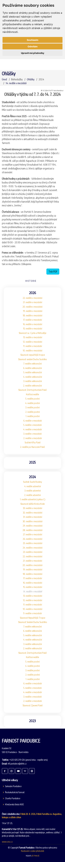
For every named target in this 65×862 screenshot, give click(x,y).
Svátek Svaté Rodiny (32, 481)
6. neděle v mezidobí (32, 420)
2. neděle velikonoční (32, 385)
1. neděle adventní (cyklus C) (32, 499)
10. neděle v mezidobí (32, 350)
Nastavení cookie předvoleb (32, 851)
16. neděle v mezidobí (32, 324)
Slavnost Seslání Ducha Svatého (32, 622)
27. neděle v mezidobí (32, 534)
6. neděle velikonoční (32, 368)
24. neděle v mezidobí (32, 547)
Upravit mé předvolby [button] (32, 53)
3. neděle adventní (32, 490)
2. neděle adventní (32, 495)
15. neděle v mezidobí (32, 328)
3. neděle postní (32, 407)
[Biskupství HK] (32, 771)
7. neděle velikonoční (32, 363)
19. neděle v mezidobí (32, 310)
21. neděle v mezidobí (32, 302)
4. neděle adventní (32, 486)
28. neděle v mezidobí (32, 530)
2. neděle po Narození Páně (32, 446)
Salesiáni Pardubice (13, 786)
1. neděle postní (33, 416)
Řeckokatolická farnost (14, 792)
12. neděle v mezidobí (32, 341)
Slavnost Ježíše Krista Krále (32, 503)
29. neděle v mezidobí (32, 525)
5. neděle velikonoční (32, 372)
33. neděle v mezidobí (32, 508)
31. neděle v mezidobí (32, 516)
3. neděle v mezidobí (32, 433)
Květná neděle (32, 394)
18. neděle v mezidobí (32, 315)
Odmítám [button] (33, 46)
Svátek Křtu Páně (33, 442)
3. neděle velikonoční (32, 381)
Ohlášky (30, 79)
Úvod (4, 79)
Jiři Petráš (35, 855)
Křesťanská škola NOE (14, 804)
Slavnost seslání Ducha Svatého (32, 359)
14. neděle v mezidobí (16, 83)
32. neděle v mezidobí (32, 512)
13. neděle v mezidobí (32, 337)
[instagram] (11, 771)
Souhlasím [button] (32, 40)
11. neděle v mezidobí (32, 346)
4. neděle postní (32, 403)
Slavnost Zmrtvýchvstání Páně (32, 389)
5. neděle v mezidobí (32, 424)
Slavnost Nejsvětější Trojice (32, 617)
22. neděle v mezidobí (32, 297)
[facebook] (5, 771)
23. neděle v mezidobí (32, 551)
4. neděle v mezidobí (32, 429)
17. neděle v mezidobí (32, 319)
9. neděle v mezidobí (32, 613)
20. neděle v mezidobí (32, 306)
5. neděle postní (32, 398)
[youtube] (18, 771)
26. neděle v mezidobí (32, 538)
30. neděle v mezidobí (32, 521)
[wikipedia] (25, 771)
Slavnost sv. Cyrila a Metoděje (32, 332)
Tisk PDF (52, 271)
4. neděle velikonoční (32, 376)
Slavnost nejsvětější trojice (32, 354)
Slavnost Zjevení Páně (33, 705)
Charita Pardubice (12, 798)
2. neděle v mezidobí (32, 438)
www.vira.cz (7, 841)
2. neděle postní (32, 411)
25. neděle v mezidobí (32, 543)
